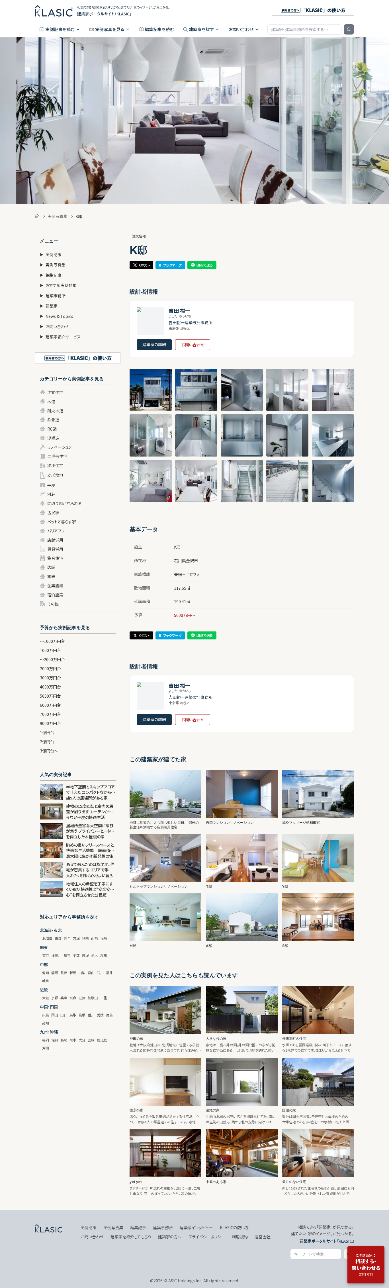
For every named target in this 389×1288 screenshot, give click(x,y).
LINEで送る (204, 265)
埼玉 (67, 955)
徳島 (109, 1014)
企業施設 (55, 585)
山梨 (82, 972)
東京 (45, 955)
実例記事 (51, 254)
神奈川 (56, 955)
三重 (103, 997)
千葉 (76, 955)
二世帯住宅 (57, 456)
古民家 (53, 512)
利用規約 (240, 1236)
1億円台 (47, 732)
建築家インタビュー (196, 1227)
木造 (51, 401)
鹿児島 (102, 1039)
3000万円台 (50, 678)
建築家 (49, 306)
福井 (109, 972)
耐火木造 (55, 410)
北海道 (47, 938)
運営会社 (263, 1236)
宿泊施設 (55, 594)
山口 (63, 1014)
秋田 (85, 938)
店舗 (51, 567)
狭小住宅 (55, 465)
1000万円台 (50, 650)
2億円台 (47, 741)
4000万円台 (50, 687)
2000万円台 (50, 668)
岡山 (54, 1014)
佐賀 (54, 1039)
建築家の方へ (170, 1236)
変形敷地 (55, 475)
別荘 (51, 494)
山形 (94, 938)
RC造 (52, 429)
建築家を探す (201, 29)
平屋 (51, 485)
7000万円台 (50, 714)
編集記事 (51, 275)
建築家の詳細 (154, 344)
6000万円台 (50, 705)
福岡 (45, 1039)
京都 (54, 997)
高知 (45, 1022)
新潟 (72, 972)
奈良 (72, 997)
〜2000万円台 (52, 659)
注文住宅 (55, 392)
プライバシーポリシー (207, 1236)
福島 (103, 938)
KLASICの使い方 (234, 1227)
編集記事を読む (159, 29)
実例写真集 (57, 216)
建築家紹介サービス (60, 337)
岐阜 (45, 980)
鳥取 (72, 1014)
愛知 (45, 972)
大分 (82, 1039)
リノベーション (59, 447)
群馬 (103, 955)
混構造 (53, 438)
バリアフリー (57, 531)
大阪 (45, 997)
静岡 (54, 972)
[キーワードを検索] (349, 29)
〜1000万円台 (52, 641)
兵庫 (63, 997)
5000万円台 (50, 696)
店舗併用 (55, 540)
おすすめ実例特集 (58, 285)
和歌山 (93, 997)
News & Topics (56, 316)
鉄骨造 (53, 420)
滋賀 (82, 997)
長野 (63, 972)
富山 (91, 972)
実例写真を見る (109, 29)
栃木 (94, 955)
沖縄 (45, 1047)
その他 (53, 604)
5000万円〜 (184, 615)
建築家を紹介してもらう (130, 1236)
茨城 (85, 955)
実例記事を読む (60, 29)
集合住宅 (55, 558)
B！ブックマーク (170, 265)
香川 (91, 1014)
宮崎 (91, 1039)
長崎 (63, 1039)
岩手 (67, 938)
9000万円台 (50, 723)
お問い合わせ (241, 29)
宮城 (76, 938)
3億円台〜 (49, 751)
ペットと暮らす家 (61, 521)
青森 (58, 938)
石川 (100, 972)
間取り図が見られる (64, 503)
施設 (51, 576)
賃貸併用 (55, 549)
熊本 (72, 1039)
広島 (45, 1014)
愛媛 (100, 1014)
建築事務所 (52, 295)
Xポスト (144, 265)
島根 (82, 1014)
